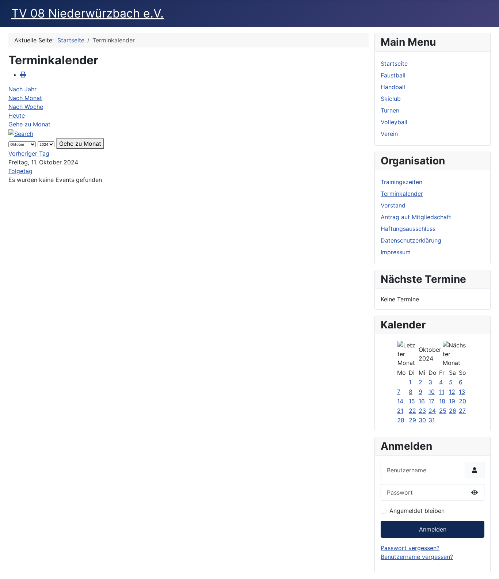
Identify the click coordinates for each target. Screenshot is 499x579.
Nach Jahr (22, 89)
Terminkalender (402, 193)
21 (400, 410)
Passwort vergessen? (410, 548)
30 (422, 420)
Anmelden (432, 529)
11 (441, 391)
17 (431, 401)
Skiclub (391, 98)
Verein (389, 133)
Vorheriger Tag (28, 153)
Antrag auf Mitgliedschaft (416, 217)
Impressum (396, 252)
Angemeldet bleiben (417, 510)
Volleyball (394, 122)
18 (442, 401)
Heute (16, 115)
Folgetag (20, 171)
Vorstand (393, 205)
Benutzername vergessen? (417, 556)
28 (400, 420)
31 (431, 420)
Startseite (394, 63)
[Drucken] (23, 74)
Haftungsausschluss (408, 228)
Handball (393, 87)
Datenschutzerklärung (411, 240)
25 (442, 410)
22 (412, 410)
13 (462, 391)
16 (422, 401)
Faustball (393, 75)
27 (462, 410)
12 (452, 391)
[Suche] (20, 133)
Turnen (390, 110)
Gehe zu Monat (29, 124)
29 (412, 420)
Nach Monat (25, 98)
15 (412, 401)
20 (462, 401)
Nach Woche (25, 106)
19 (452, 401)
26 (452, 410)
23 (422, 410)
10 (431, 391)
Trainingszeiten (401, 182)
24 (432, 410)
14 (400, 401)
